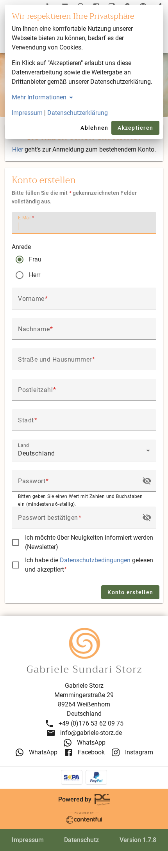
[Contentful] (84, 817)
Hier (17, 149)
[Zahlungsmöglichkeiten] (84, 777)
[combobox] (84, 453)
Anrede (21, 247)
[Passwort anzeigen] (147, 480)
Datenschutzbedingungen (96, 560)
